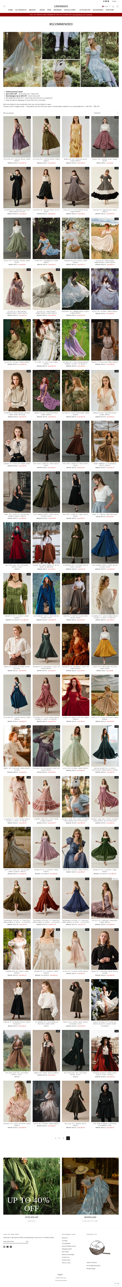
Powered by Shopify (61, 1280)
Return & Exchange (68, 1254)
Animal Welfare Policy (69, 1246)
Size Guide (65, 1252)
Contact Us (65, 1257)
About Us (65, 1238)
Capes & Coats (70, 10)
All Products (20, 10)
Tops (49, 10)
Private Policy (66, 1260)
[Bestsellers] (90, 1186)
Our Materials (66, 1243)
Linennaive (61, 6)
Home (10, 10)
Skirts (42, 10)
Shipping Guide (67, 1249)
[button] (106, 6)
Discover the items (90, 1221)
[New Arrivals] (61, 59)
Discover (31, 1221)
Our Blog (64, 1241)
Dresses (32, 10)
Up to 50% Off (84, 10)
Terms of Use (66, 1263)
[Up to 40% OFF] (31, 1186)
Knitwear (57, 10)
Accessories (98, 10)
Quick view (17, 155)
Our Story (110, 10)
